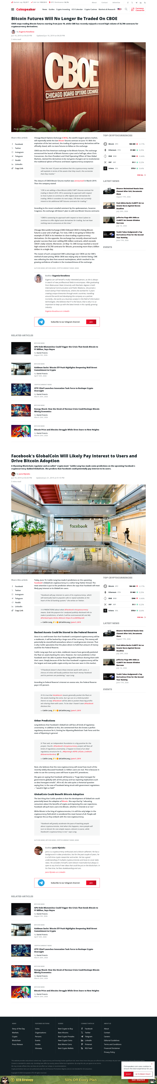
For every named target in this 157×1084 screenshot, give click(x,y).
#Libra (55, 618)
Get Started (138, 1079)
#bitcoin (62, 618)
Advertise (116, 2)
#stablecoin (57, 692)
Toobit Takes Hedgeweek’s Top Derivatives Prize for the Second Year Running (130, 235)
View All (140, 175)
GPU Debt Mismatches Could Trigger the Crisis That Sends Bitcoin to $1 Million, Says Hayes (66, 348)
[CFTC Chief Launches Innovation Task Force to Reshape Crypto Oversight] (21, 390)
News (44, 9)
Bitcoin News (51, 268)
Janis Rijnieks (24, 474)
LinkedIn (18, 164)
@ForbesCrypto (47, 618)
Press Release (17, 1037)
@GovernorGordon (48, 747)
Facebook (19, 144)
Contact (104, 2)
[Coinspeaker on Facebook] (128, 2)
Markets (15, 1025)
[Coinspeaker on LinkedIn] (140, 2)
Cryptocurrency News (65, 268)
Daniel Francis (42, 353)
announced (79, 181)
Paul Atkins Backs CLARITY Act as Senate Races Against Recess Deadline (130, 206)
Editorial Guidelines (111, 1033)
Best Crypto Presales (66, 1029)
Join (91, 322)
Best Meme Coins (65, 1037)
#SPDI (75, 745)
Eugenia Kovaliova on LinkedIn (57, 311)
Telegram (19, 156)
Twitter (18, 148)
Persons (38, 1029)
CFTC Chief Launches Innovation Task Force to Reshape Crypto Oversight (63, 389)
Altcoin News (39, 268)
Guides (51, 9)
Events (107, 247)
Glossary (38, 1041)
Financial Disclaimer (112, 1041)
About (94, 2)
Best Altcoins (63, 1025)
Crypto (14, 1029)
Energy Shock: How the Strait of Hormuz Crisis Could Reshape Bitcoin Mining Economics (66, 410)
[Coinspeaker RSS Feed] (145, 2)
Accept (128, 1074)
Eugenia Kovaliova (26, 32)
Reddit (18, 160)
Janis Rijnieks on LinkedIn (55, 865)
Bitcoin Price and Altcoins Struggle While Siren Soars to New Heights (66, 429)
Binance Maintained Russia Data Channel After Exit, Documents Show (129, 191)
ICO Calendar (77, 9)
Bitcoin (61, 140)
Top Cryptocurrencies (117, 135)
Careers (107, 1029)
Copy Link (19, 168)
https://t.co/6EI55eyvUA (75, 618)
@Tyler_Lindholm (85, 745)
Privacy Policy (109, 1045)
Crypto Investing (63, 9)
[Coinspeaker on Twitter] (132, 2)
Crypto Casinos (90, 9)
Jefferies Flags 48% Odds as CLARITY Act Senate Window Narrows (128, 220)
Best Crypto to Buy (65, 1022)
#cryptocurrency (81, 610)
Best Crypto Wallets (65, 1041)
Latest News (111, 181)
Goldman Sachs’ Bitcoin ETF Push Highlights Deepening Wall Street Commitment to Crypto (65, 368)
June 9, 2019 (76, 622)
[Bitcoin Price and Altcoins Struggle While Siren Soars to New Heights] (21, 432)
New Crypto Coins (65, 1033)
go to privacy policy (143, 1074)
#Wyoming (67, 745)
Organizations (40, 1025)
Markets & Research (107, 9)
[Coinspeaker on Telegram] (136, 2)
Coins (37, 1022)
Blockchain (16, 1033)
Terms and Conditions (112, 1037)
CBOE (65, 138)
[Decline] (152, 1064)
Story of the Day (18, 1022)
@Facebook (68, 610)
